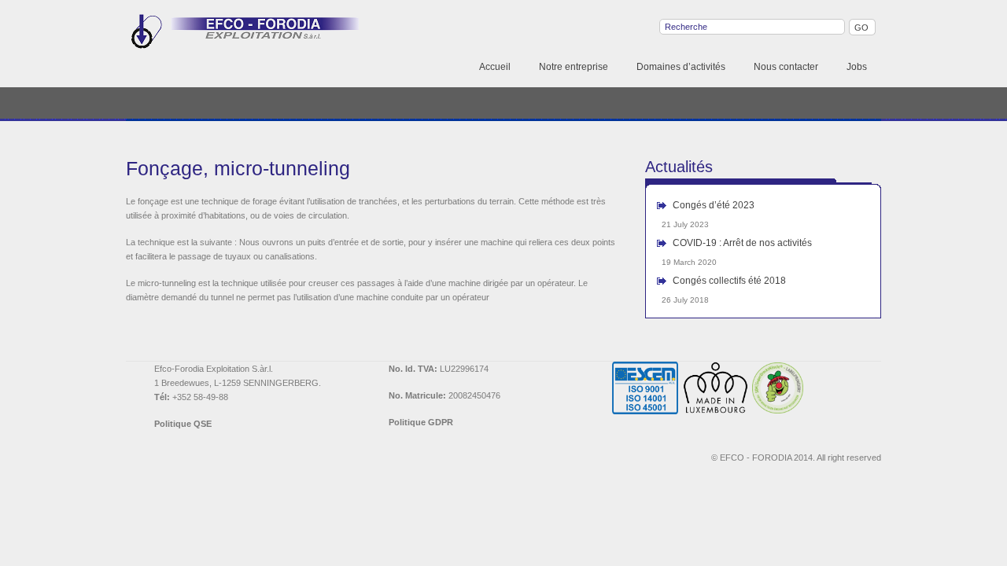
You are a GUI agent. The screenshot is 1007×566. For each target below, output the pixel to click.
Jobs (857, 66)
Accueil (495, 66)
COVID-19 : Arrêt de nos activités (742, 242)
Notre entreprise (573, 66)
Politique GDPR (421, 422)
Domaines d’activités (680, 66)
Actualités (679, 166)
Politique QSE (183, 423)
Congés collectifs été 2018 (729, 280)
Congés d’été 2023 (713, 205)
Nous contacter (786, 66)
